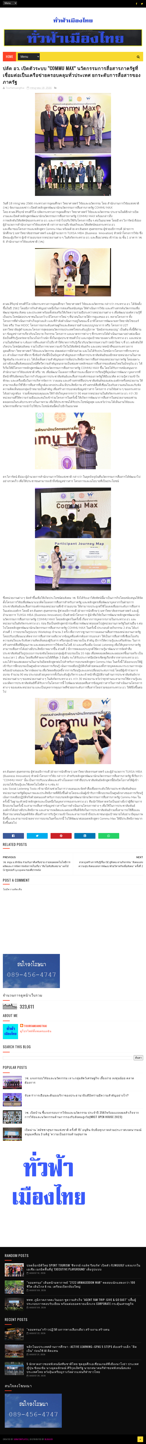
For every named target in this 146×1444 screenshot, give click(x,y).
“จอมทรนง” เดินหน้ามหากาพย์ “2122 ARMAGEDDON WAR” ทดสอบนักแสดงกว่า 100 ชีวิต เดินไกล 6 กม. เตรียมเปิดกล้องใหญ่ (81, 1284)
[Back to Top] (140, 1439)
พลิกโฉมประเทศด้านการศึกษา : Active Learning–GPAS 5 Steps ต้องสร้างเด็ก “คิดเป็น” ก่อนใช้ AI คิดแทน (82, 1348)
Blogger (49, 1439)
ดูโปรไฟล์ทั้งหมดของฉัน (36, 1031)
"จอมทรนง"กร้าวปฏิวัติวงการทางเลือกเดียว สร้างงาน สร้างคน (68, 1329)
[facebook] (137, 4)
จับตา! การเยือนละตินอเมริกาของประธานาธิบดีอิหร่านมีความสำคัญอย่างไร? (77, 1095)
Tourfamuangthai (35, 1026)
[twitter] (142, 4)
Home (9, 56)
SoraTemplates (21, 1439)
